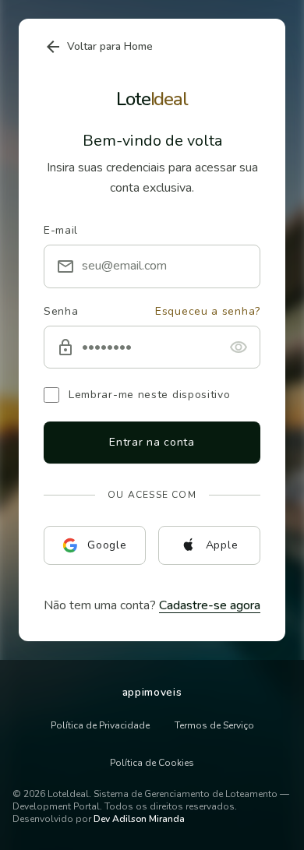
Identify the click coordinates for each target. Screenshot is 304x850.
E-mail (61, 230)
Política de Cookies (152, 763)
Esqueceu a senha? (207, 311)
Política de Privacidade (100, 725)
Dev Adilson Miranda (139, 819)
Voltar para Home (98, 46)
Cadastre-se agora (209, 605)
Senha (61, 311)
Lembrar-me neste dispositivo (150, 394)
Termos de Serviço (214, 725)
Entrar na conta (152, 442)
